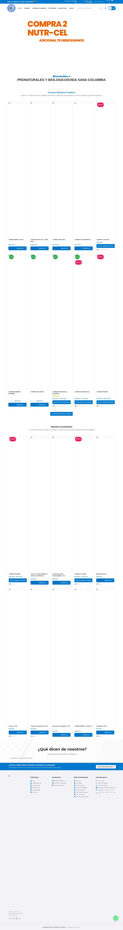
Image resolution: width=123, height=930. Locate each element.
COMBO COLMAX (80, 574)
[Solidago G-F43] (105, 656)
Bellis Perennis (101, 574)
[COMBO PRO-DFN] (61, 170)
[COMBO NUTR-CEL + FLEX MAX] (39, 170)
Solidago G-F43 (101, 726)
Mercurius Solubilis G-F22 (61, 726)
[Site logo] (11, 8)
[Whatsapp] (115, 918)
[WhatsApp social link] (110, 3)
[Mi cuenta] (105, 8)
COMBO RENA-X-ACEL (16, 239)
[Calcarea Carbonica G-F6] (40, 656)
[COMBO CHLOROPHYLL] (83, 170)
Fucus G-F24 (13, 726)
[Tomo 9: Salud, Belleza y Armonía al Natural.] (40, 504)
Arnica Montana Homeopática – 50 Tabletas (58, 575)
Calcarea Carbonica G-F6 (39, 726)
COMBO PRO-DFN (58, 239)
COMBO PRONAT (102, 392)
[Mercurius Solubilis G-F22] (61, 656)
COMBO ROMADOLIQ (81, 392)
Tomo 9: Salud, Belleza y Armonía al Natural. (39, 575)
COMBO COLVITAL (103, 239)
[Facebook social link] (9, 918)
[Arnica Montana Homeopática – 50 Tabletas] (61, 504)
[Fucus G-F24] (18, 656)
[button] (17, 248)
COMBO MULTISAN (37, 392)
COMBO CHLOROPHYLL (82, 239)
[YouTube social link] (16, 918)
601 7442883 (89, 1)
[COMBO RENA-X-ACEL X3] (83, 656)
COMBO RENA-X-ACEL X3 (83, 726)
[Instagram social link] (13, 918)
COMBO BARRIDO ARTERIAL (14, 392)
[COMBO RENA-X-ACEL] (17, 170)
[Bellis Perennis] (105, 504)
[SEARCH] (101, 8)
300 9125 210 (74, 1)
